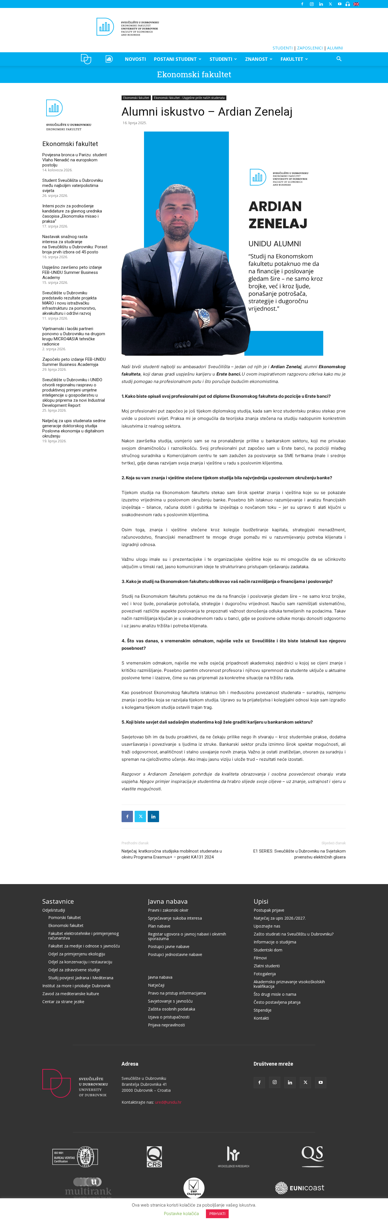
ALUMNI (335, 48)
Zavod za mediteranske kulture (70, 993)
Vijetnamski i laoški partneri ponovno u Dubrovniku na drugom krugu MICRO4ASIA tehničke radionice (73, 336)
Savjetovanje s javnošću (170, 1001)
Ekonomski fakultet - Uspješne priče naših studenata (189, 98)
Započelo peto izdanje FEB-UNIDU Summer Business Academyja (74, 362)
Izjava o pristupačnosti (168, 1017)
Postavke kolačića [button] (181, 1213)
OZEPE (110, 59)
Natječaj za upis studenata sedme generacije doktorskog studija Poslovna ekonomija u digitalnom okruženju (74, 428)
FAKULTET (292, 59)
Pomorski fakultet (64, 917)
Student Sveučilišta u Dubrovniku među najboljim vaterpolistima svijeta (72, 185)
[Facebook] (302, 4)
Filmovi (260, 958)
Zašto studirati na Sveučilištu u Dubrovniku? (293, 934)
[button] (339, 59)
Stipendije (263, 1010)
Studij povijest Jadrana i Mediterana (80, 977)
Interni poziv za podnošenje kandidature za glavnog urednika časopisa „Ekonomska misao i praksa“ (72, 213)
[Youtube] (339, 4)
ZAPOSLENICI (310, 48)
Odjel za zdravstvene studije (74, 969)
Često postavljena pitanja (277, 1002)
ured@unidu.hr (168, 1102)
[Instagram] (311, 4)
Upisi (261, 901)
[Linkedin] (321, 4)
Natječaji (156, 985)
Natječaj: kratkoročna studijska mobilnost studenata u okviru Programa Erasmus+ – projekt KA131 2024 (172, 854)
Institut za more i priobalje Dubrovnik (76, 985)
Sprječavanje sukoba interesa (175, 918)
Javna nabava (168, 901)
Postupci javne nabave (168, 946)
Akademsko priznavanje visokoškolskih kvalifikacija (289, 984)
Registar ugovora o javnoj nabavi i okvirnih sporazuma (187, 936)
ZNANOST (256, 59)
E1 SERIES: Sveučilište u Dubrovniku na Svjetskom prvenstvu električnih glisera (299, 854)
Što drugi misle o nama (275, 994)
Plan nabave (159, 926)
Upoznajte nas (267, 926)
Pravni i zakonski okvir (168, 910)
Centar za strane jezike (63, 1001)
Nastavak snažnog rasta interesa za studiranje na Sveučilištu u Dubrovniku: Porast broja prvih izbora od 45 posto (74, 244)
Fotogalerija (265, 973)
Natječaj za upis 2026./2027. (280, 918)
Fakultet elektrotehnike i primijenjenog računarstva (83, 936)
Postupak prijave (269, 910)
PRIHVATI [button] (217, 1213)
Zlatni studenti (267, 965)
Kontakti (261, 1018)
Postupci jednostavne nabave (175, 954)
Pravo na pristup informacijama (177, 993)
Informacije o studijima (275, 942)
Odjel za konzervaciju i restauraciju (80, 961)
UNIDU (87, 59)
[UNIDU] (194, 27)
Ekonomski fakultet (194, 74)
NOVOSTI (135, 59)
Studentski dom (268, 950)
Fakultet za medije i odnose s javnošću (84, 946)
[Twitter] (330, 4)
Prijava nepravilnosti (166, 1025)
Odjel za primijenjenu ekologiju (76, 954)
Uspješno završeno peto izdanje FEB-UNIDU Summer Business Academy (72, 272)
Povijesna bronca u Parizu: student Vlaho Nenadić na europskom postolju (74, 160)
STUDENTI (283, 48)
